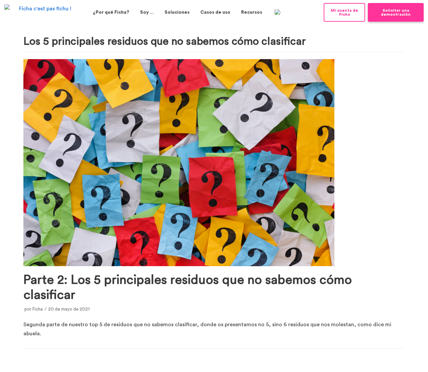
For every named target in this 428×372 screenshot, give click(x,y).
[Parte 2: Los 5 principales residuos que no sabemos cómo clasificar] (178, 264)
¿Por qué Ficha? (111, 12)
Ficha (37, 309)
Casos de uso (215, 12)
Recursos (251, 12)
